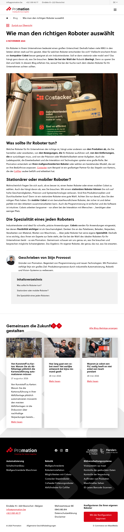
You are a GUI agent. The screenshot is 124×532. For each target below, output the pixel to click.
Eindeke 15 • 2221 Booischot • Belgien (24, 505)
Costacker (42, 167)
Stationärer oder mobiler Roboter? (33, 290)
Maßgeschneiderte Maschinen (21, 470)
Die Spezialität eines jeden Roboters (33, 295)
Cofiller (17, 171)
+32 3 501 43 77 (32, 2)
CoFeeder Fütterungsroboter (59, 483)
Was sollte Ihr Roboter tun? (29, 285)
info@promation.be (14, 2)
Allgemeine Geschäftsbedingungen (41, 525)
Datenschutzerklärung (66, 513)
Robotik (49, 461)
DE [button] (114, 2)
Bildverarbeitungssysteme (98, 461)
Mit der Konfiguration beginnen (101, 516)
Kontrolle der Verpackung (96, 474)
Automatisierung (15, 461)
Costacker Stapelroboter (57, 478)
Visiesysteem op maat (95, 465)
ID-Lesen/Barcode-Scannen (98, 487)
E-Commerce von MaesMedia (105, 525)
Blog (15, 18)
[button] (53, 325)
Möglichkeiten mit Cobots (58, 474)
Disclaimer (60, 516)
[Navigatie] (115, 9)
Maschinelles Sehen (94, 483)
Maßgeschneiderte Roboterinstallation (54, 468)
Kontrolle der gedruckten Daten (100, 470)
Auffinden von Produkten (96, 478)
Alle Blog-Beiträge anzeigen (103, 328)
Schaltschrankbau (15, 465)
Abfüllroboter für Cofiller (57, 487)
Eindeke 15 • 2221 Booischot (53, 2)
